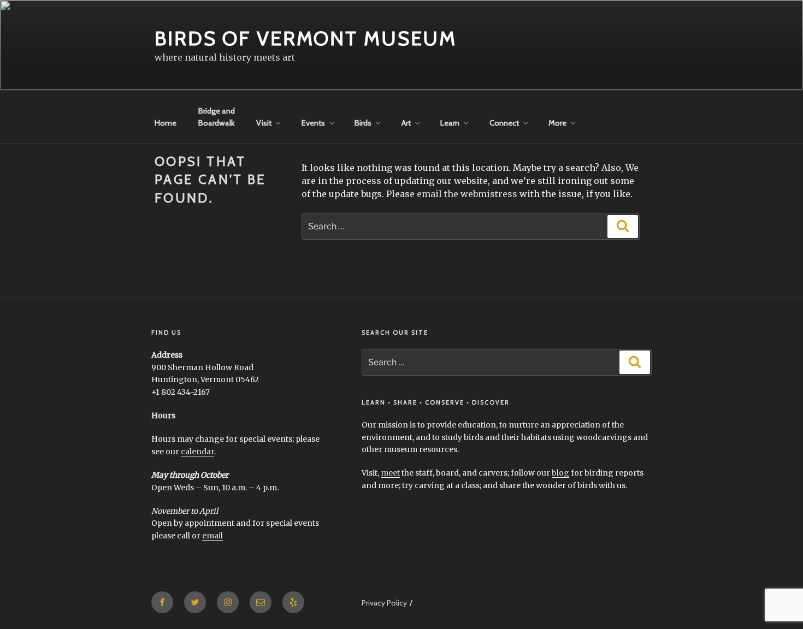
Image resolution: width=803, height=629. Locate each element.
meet (390, 473)
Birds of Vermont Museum (306, 38)
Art (406, 123)
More (557, 123)
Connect (504, 123)
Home (165, 123)
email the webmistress (467, 193)
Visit (263, 123)
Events (313, 123)
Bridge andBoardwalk (216, 117)
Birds (363, 123)
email (212, 536)
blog (560, 473)
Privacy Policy (384, 603)
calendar (197, 451)
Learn (449, 123)
